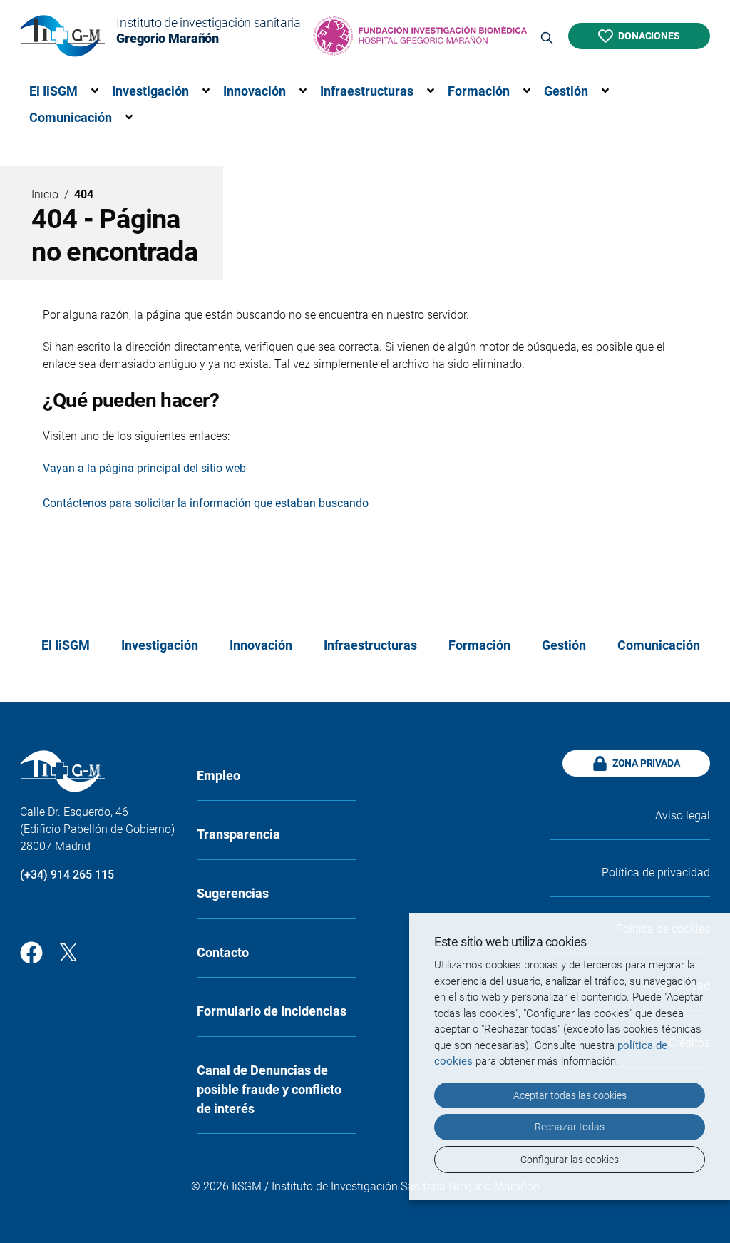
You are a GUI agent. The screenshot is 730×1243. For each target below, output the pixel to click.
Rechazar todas (570, 1126)
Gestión (566, 90)
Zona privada (646, 763)
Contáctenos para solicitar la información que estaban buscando (206, 503)
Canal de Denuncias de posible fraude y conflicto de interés (269, 1089)
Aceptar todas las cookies (570, 1095)
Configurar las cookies (569, 1159)
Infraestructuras (366, 90)
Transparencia (238, 834)
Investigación (150, 90)
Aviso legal (682, 815)
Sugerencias (233, 893)
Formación (479, 90)
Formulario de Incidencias (271, 1010)
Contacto (223, 952)
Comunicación (70, 117)
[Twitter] (68, 950)
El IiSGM (53, 90)
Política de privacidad (656, 872)
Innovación (254, 90)
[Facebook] (31, 950)
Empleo (218, 775)
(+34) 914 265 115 (67, 874)
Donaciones (648, 35)
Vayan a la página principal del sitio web (144, 468)
